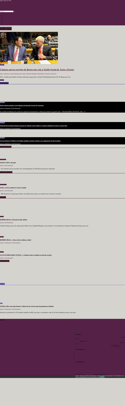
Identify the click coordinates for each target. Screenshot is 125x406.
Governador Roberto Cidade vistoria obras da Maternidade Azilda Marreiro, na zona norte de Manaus (98, 337)
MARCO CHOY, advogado (8, 162)
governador (105, 367)
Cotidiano (5, 18)
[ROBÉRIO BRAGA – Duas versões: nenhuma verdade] (4, 234)
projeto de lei (48, 73)
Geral (4, 19)
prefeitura (82, 371)
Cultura (4, 15)
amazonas (88, 365)
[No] (104, 377)
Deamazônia (87, 367)
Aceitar (102, 377)
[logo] (3, 329)
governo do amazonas (117, 367)
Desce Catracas (6, 23)
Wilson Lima (86, 373)
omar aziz (103, 369)
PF (120, 369)
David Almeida (79, 367)
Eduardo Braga (40, 73)
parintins (116, 369)
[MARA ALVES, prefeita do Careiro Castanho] (4, 182)
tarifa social (53, 73)
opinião (111, 369)
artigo (98, 365)
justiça (80, 369)
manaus (88, 369)
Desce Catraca (3, 184)
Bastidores (5, 20)
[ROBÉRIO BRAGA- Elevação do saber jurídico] (14, 214)
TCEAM (77, 373)
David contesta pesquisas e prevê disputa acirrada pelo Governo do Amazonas (22, 105)
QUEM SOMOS (4, 330)
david (121, 365)
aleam (82, 365)
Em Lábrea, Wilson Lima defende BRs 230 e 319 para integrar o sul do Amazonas (94, 346)
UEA (81, 373)
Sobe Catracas (6, 22)
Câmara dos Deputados (31, 73)
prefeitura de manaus (90, 371)
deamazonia (16, 73)
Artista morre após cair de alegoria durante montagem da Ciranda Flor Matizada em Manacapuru (97, 342)
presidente (97, 371)
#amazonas (77, 365)
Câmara (118, 365)
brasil (101, 365)
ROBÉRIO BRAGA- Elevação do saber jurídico (13, 220)
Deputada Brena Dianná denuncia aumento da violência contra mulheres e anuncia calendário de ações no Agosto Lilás (33, 126)
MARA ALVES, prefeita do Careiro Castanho (13, 188)
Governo (110, 367)
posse (122, 369)
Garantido (99, 367)
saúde (115, 371)
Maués (92, 369)
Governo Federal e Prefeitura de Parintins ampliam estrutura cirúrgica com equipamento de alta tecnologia (30, 141)
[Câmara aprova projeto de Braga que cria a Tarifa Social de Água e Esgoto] (29, 63)
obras (98, 369)
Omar (100, 369)
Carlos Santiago (110, 365)
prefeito (77, 371)
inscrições (77, 369)
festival (95, 367)
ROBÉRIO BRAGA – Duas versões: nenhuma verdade (15, 240)
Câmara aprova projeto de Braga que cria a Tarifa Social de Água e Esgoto (37, 69)
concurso (115, 365)
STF (117, 371)
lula (83, 369)
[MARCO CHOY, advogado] (4, 157)
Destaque (2, 64)
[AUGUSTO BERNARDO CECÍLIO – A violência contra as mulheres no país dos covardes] (4, 249)
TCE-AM (121, 371)
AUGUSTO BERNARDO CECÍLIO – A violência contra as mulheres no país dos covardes (26, 255)
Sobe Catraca (3, 159)
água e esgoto (22, 73)
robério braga (111, 371)
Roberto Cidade (104, 371)
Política (4, 24)
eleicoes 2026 (91, 367)
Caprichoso (104, 365)
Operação (107, 369)
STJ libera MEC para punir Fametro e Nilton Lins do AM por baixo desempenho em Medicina (27, 306)
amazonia (94, 365)
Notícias (5, 14)
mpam (95, 369)
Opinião (5, 17)
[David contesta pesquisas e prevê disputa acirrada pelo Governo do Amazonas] (14, 100)
